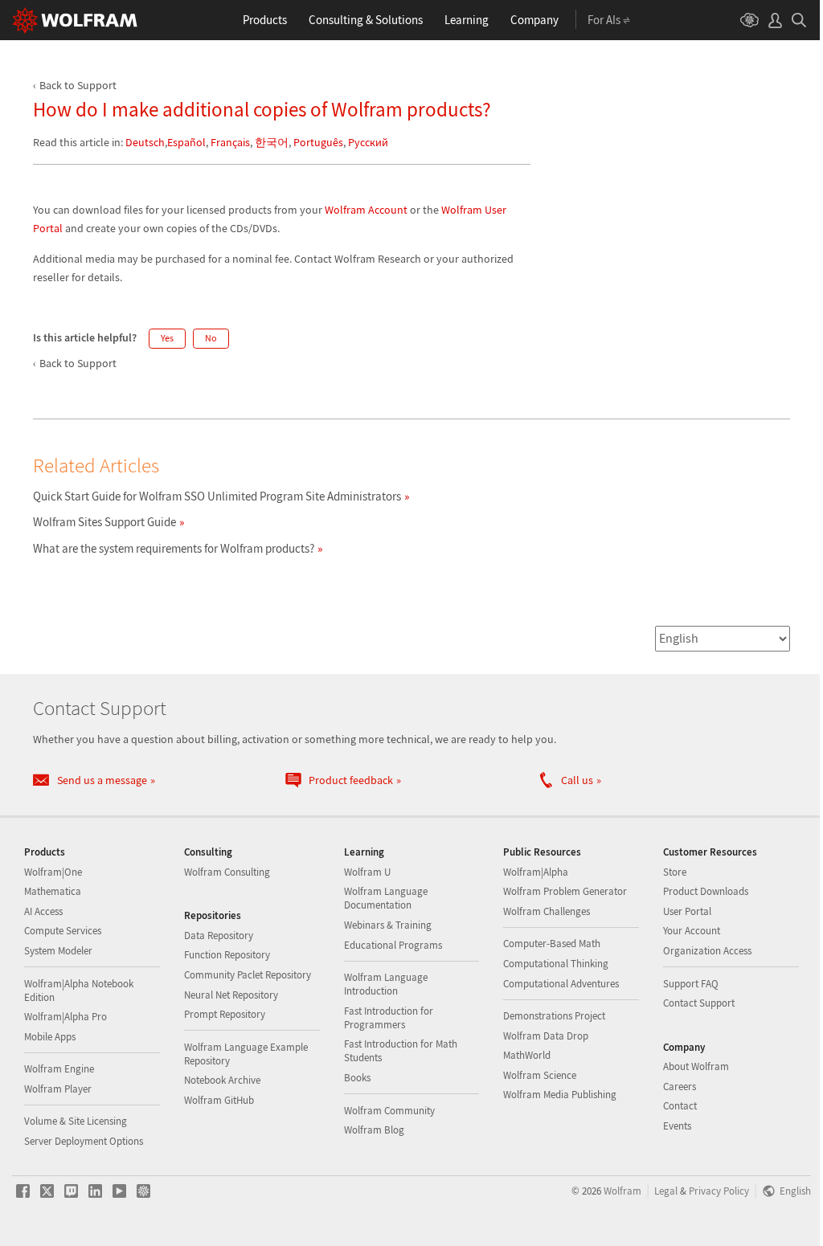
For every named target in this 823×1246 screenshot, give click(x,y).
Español (186, 142)
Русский (368, 142)
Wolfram (622, 1190)
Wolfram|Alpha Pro (65, 1016)
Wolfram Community (389, 1110)
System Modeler (58, 951)
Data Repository (218, 935)
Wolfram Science (539, 1075)
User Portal (687, 911)
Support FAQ (691, 984)
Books (357, 1078)
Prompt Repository (224, 1014)
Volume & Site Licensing (75, 1121)
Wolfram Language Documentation (386, 898)
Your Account (691, 931)
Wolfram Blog (374, 1130)
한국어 (272, 142)
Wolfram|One (53, 872)
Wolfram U (367, 872)
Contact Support (699, 1003)
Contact (680, 1106)
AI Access (43, 911)
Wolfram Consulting (227, 872)
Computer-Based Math (551, 943)
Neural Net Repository (231, 995)
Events (677, 1126)
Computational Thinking (555, 963)
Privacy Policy (719, 1190)
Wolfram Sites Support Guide (104, 521)
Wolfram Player (58, 1089)
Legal (666, 1190)
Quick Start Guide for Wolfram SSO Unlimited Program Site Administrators (217, 496)
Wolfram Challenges (546, 911)
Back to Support (78, 85)
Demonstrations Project (554, 1016)
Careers (679, 1086)
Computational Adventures (561, 984)
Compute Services (62, 931)
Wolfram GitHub (219, 1100)
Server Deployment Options (83, 1141)
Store (674, 872)
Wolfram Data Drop (545, 1036)
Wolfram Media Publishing (559, 1094)
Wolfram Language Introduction (386, 984)
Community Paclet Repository (247, 975)
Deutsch (145, 142)
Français (230, 142)
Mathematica (52, 891)
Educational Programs (393, 945)
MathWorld (527, 1055)
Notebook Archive (222, 1080)
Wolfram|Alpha (535, 872)
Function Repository (227, 955)
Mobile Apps (50, 1037)
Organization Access (707, 951)
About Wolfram (696, 1066)
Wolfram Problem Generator (565, 891)
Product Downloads (705, 891)
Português (318, 142)
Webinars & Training (388, 925)
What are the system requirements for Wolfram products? (173, 548)
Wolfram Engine (59, 1069)
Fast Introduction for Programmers (388, 1018)
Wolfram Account (366, 209)
